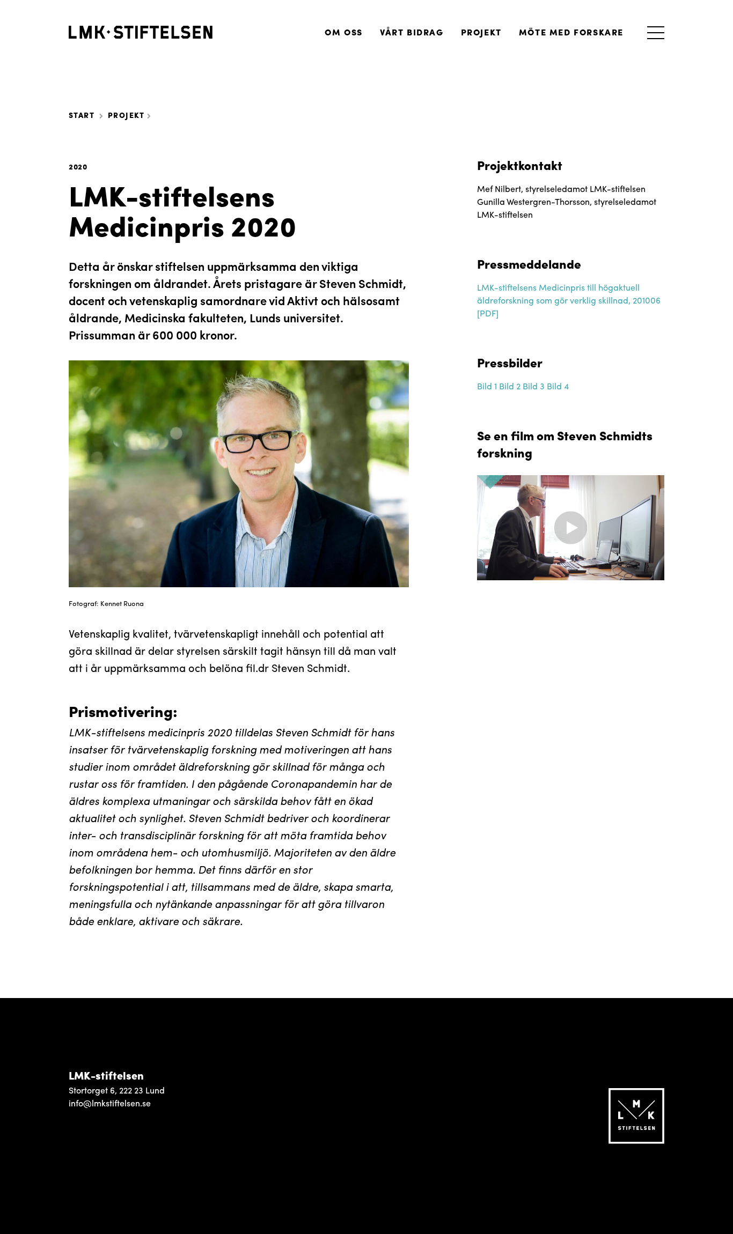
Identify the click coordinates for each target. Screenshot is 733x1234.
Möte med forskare (571, 32)
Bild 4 (558, 386)
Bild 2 (510, 386)
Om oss (344, 32)
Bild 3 (534, 386)
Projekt (481, 32)
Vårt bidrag (412, 32)
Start (81, 114)
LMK (140, 32)
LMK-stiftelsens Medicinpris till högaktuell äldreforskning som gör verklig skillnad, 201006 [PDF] (569, 300)
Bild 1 (487, 386)
